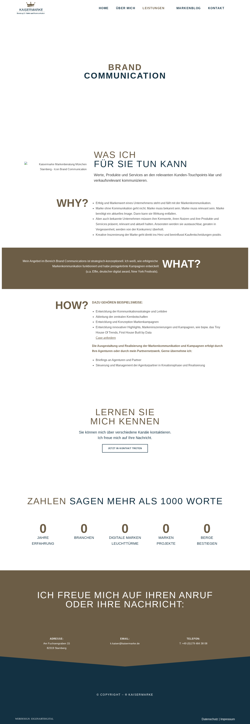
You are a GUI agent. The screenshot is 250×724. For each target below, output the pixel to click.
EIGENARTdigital (42, 719)
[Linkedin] (116, 679)
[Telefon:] (193, 630)
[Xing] (133, 679)
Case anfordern (106, 337)
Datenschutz (210, 719)
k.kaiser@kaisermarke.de (125, 643)
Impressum (228, 719)
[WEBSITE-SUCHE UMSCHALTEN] (233, 8)
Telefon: (193, 638)
